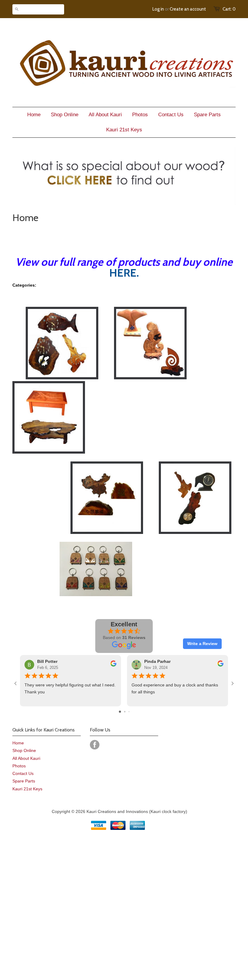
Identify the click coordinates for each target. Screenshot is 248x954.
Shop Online (24, 750)
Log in (158, 9)
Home (18, 742)
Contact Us (23, 773)
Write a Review (202, 643)
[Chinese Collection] (106, 532)
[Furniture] (48, 452)
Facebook (95, 745)
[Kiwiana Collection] (195, 532)
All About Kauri (26, 758)
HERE (122, 272)
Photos (19, 765)
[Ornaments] (150, 377)
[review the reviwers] (113, 665)
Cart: (229, 9)
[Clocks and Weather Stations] (62, 377)
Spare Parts (23, 781)
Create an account (188, 9)
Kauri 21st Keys (27, 788)
